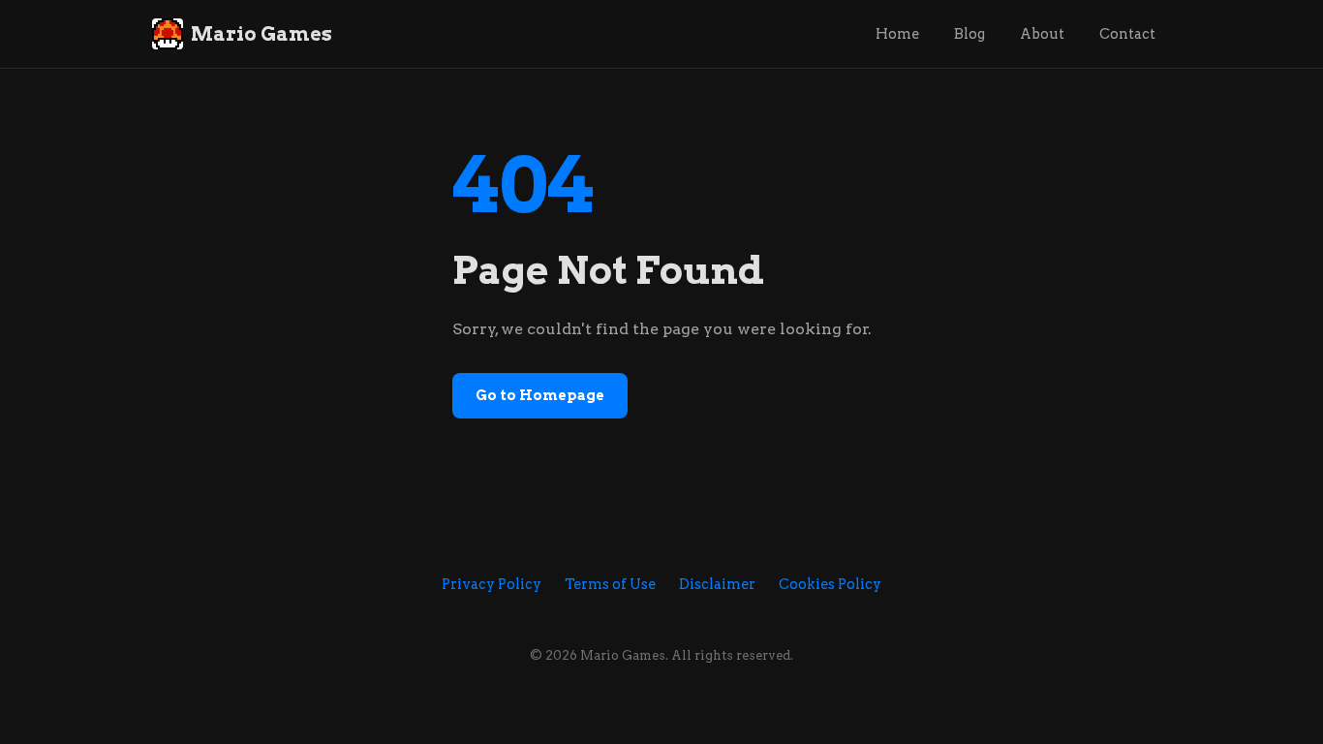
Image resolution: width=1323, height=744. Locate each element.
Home (897, 34)
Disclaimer (717, 584)
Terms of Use (610, 584)
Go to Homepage (540, 395)
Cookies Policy (830, 584)
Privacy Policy (491, 584)
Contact (1127, 34)
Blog (969, 34)
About (1042, 34)
